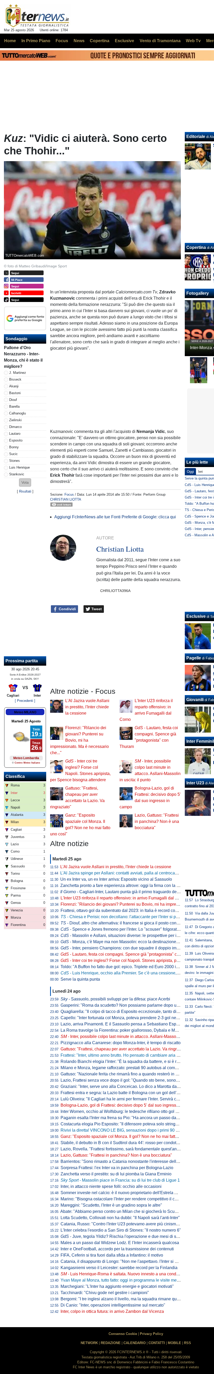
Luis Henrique (19, 467)
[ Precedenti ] (25, 701)
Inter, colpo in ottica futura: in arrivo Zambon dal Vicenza (112, 1311)
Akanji (14, 386)
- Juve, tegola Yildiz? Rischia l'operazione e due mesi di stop (121, 1236)
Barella (14, 406)
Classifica (15, 776)
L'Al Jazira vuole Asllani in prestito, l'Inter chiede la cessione (87, 706)
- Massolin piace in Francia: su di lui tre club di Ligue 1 (120, 1180)
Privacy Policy (151, 1334)
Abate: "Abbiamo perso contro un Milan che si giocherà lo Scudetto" (122, 1211)
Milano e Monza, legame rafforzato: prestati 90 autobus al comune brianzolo (130, 1068)
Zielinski (15, 420)
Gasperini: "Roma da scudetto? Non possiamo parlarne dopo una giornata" (130, 1005)
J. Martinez (17, 373)
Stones (14, 461)
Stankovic (16, 474)
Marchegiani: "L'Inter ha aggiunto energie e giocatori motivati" (117, 1286)
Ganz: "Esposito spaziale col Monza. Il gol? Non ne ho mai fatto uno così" (128, 1136)
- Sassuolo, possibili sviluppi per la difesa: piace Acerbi (115, 999)
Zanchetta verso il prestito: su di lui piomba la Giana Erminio (116, 1174)
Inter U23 (195, 783)
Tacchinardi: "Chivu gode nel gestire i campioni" (105, 1292)
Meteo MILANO (25, 712)
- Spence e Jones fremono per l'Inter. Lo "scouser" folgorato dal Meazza (131, 929)
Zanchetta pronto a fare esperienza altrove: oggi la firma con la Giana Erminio (131, 885)
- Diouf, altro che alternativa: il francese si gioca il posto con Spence (126, 923)
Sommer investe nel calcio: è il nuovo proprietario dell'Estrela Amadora (126, 1192)
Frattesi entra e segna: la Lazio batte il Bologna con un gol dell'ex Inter (125, 1093)
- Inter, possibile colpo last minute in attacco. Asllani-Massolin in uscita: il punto (137, 1036)
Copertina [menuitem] (99, 41)
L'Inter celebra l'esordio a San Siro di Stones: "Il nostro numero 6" (121, 1230)
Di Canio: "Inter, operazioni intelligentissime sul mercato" (113, 1305)
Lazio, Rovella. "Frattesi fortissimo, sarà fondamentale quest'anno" (122, 1149)
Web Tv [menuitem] (193, 41)
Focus (69, 494)
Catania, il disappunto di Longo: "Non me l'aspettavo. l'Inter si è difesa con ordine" (136, 1261)
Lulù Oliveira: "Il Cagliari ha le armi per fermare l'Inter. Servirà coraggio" (126, 1099)
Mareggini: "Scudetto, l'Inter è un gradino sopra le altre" (111, 1205)
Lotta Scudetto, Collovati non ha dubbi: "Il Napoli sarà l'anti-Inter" (120, 1217)
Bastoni (15, 393)
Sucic (13, 454)
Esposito (15, 440)
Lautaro (14, 434)
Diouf (13, 400)
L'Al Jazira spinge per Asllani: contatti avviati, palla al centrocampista (123, 873)
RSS (187, 1343)
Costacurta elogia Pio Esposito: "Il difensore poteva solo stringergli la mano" (131, 1124)
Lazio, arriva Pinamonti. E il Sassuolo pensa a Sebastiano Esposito (123, 1024)
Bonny (14, 447)
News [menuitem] (79, 41)
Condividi (67, 609)
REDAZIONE (111, 1343)
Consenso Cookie (123, 1334)
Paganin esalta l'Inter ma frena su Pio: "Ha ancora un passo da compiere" (128, 1117)
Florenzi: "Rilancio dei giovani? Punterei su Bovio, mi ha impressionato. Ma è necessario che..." (79, 740)
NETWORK (89, 1343)
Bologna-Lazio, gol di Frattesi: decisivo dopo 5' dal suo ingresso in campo (129, 1105)
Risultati (25, 491)
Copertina (196, 247)
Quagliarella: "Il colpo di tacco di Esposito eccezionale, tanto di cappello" (128, 1011)
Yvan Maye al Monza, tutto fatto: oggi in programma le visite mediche (124, 1280)
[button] (25, 482)
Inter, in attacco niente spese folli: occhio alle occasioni (111, 1186)
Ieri (200, 472)
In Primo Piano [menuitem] (35, 41)
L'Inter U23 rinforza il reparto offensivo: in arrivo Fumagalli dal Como (123, 898)
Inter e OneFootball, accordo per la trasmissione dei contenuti (117, 1249)
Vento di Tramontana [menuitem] (160, 41)
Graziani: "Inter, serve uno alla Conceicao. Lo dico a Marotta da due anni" (128, 1086)
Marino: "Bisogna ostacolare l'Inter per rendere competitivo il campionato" (128, 1199)
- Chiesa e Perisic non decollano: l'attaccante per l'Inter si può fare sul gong (133, 917)
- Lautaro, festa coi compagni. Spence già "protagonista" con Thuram (129, 954)
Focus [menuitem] (62, 41)
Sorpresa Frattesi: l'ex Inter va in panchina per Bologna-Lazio (117, 1167)
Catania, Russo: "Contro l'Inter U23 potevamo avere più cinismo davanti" (127, 1224)
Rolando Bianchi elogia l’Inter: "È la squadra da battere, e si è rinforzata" (127, 1061)
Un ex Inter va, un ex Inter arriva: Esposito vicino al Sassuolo (116, 879)
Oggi (190, 472)
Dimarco (15, 427)
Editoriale (195, 136)
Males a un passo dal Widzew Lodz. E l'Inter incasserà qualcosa (120, 1242)
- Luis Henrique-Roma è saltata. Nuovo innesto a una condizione (124, 1274)
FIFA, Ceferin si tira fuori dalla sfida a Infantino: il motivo (112, 1255)
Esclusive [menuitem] (124, 41)
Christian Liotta (65, 499)
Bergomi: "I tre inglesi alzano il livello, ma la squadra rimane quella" (123, 1299)
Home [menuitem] (10, 41)
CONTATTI (156, 1343)
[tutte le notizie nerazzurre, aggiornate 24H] (37, 16)
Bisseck (15, 379)
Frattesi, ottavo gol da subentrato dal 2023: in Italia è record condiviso (124, 910)
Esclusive (196, 616)
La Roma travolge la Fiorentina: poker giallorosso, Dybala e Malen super (127, 1030)
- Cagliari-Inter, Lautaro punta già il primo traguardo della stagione (129, 892)
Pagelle (193, 658)
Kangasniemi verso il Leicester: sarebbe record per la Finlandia (119, 1267)
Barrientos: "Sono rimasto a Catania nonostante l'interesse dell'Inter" (124, 1161)
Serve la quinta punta (80, 979)
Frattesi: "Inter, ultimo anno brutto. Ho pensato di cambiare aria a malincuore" (131, 1055)
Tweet (96, 609)
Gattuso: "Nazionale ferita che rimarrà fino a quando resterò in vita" (122, 1074)
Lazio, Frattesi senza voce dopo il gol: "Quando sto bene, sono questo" (126, 1080)
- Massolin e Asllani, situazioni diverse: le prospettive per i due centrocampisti (136, 935)
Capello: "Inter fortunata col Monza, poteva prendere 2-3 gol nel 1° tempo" (128, 1018)
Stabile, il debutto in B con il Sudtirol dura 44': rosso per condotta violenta (128, 1142)
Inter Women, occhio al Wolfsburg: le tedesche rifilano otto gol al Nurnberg (129, 1111)
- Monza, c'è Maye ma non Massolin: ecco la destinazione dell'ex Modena (133, 942)
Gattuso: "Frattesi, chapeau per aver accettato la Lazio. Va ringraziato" (125, 1049)
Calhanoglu (17, 413)
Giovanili (195, 699)
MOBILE (174, 1343)
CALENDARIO (134, 1343)
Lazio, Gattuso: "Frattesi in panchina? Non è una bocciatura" (157, 821)
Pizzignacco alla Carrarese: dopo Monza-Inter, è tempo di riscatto (121, 1043)
